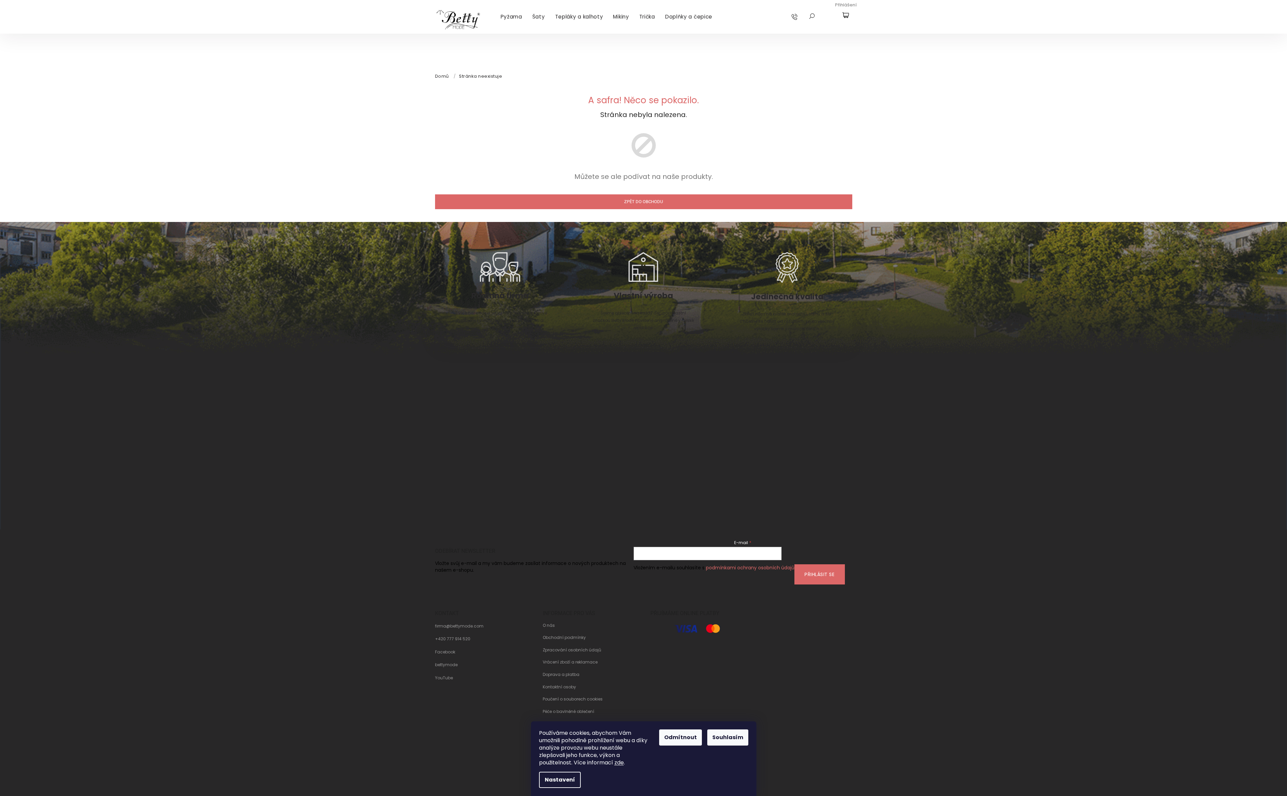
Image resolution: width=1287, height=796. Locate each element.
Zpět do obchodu (643, 201)
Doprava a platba (561, 674)
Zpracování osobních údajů (572, 650)
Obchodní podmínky (564, 637)
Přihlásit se (819, 574)
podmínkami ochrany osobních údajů (750, 567)
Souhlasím (727, 737)
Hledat (812, 16)
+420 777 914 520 (452, 639)
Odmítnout (680, 737)
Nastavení (560, 780)
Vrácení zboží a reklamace (570, 662)
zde (619, 762)
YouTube (444, 678)
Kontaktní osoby (559, 687)
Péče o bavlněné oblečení (568, 711)
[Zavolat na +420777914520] (801, 16)
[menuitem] (511, 17)
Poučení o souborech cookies (573, 699)
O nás (549, 625)
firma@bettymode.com (459, 626)
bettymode (446, 665)
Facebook (445, 652)
